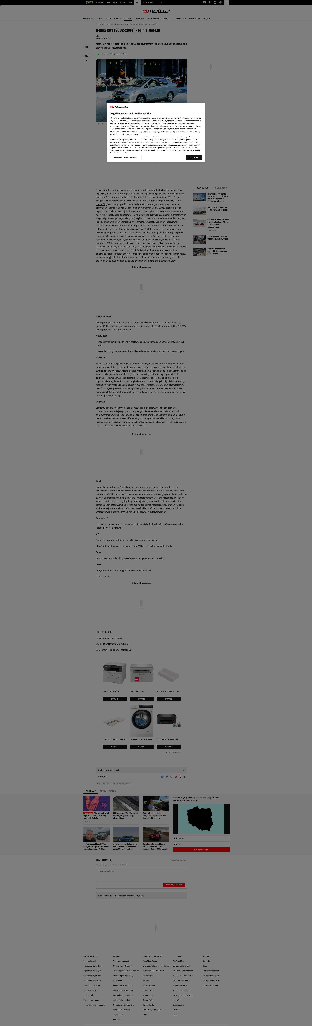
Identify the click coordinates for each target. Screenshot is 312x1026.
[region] (156, 132)
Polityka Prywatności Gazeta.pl (182, 150)
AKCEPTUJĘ (194, 158)
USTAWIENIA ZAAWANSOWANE (125, 157)
